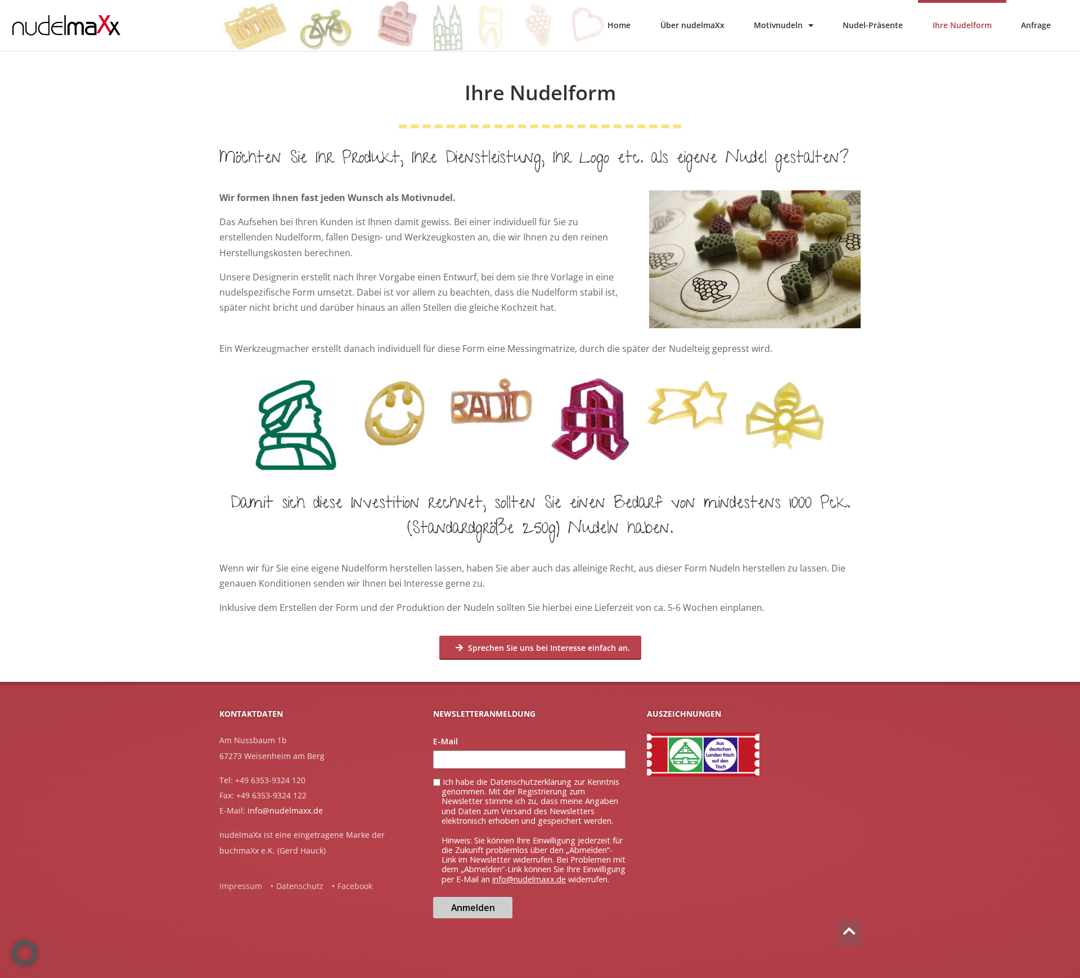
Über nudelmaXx (692, 25)
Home (619, 25)
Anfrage (1036, 25)
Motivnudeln (778, 25)
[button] (25, 953)
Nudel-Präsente (873, 25)
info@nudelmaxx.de (285, 810)
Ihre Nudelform (962, 25)
